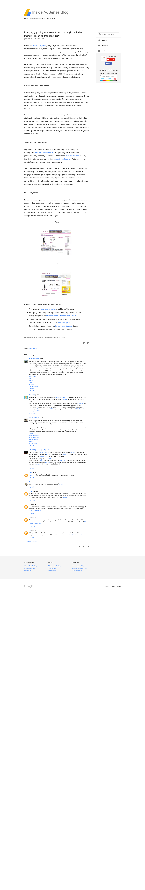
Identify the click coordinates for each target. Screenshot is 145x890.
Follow (109, 63)
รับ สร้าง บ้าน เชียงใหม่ (76, 535)
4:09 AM (31, 391)
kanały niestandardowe (61, 159)
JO (30, 504)
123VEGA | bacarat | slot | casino (40, 450)
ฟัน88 (61, 484)
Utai (30, 482)
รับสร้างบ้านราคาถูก (35, 510)
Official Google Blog (30, 566)
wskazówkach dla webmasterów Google (61, 316)
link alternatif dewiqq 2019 (45, 409)
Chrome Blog (52, 568)
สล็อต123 (65, 454)
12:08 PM (32, 526)
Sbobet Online (33, 439)
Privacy (113, 586)
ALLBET (48, 454)
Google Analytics (64, 322)
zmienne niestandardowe (44, 153)
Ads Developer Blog (78, 566)
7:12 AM (31, 487)
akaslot (64, 497)
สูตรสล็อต (48, 458)
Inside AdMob (52, 570)
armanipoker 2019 (61, 397)
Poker (30, 378)
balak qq (65, 399)
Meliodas (32, 395)
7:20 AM (31, 478)
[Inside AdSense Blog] (50, 15)
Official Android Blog (54, 566)
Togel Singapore (34, 437)
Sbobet (31, 380)
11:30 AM (32, 513)
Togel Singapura (34, 435)
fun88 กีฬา (32, 475)
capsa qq (80, 403)
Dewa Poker (32, 376)
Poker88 (31, 388)
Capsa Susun (33, 443)
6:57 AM (31, 468)
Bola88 (31, 441)
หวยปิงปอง (73, 452)
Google (106, 586)
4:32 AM (31, 446)
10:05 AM (32, 413)
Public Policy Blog (29, 568)
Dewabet (31, 384)
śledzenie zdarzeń (72, 156)
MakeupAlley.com (39, 46)
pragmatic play (43, 452)
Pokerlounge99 (33, 386)
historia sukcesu (33, 348)
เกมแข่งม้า (38, 464)
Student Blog (28, 570)
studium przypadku (48, 309)
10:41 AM (32, 500)
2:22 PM (31, 537)
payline (47, 462)
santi (30, 472)
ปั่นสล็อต (41, 460)
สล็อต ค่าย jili (43, 456)
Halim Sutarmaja (34, 358)
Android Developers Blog (79, 568)
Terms (119, 586)
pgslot (31, 491)
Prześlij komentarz (32, 541)
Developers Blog (77, 570)
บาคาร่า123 (62, 460)
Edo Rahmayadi (34, 417)
